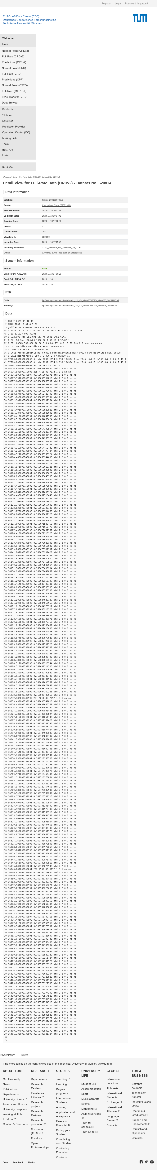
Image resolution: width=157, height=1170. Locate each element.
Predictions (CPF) (12, 79)
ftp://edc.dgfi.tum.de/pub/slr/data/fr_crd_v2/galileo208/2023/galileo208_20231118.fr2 (80, 300)
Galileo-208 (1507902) (52, 200)
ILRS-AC (7, 166)
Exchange (113, 1102)
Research (40, 1071)
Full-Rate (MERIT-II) (14, 91)
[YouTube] (152, 1162)
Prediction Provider (13, 126)
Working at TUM (13, 1114)
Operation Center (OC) (16, 132)
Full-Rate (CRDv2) (13, 56)
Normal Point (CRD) (14, 68)
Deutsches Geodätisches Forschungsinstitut (29, 19)
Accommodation (91, 1088)
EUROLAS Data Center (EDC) (21, 16)
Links (5, 155)
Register (106, 3)
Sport (84, 1093)
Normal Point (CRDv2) (15, 50)
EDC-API (7, 149)
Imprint (24, 1055)
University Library (13, 1099)
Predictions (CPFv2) (14, 62)
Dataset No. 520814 (51, 177)
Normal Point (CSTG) (15, 85)
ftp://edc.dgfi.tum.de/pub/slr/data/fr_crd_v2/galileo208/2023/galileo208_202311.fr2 (79, 305)
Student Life (88, 1083)
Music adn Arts (90, 1098)
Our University (11, 1079)
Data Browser (10, 102)
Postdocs (36, 1138)
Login (118, 3)
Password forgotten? (136, 3)
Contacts (61, 1157)
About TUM (12, 1071)
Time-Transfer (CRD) (14, 96)
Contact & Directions (15, 1124)
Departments (11, 1094)
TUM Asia (112, 1088)
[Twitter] (146, 1162)
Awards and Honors (15, 1104)
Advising (61, 1107)
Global (113, 1071)
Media (31, 1162)
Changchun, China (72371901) (56, 205)
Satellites (7, 120)
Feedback (18, 1162)
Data (5, 44)
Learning (61, 1084)
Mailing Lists (9, 138)
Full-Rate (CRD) (11, 73)
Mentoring (87, 1108)
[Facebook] (141, 1162)
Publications (10, 1089)
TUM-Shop (88, 1131)
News (6, 1084)
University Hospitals (15, 1109)
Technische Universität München (22, 23)
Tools (5, 143)
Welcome (8, 38)
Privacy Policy (7, 1055)
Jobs (5, 1162)
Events (85, 1103)
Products (7, 109)
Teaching (61, 1079)
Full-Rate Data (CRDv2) (29, 177)
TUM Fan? (9, 1119)
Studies (63, 1071)
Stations (7, 115)
